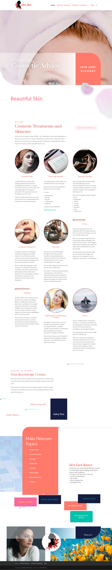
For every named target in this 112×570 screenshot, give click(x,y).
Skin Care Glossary (88, 69)
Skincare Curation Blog (86, 127)
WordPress (43, 568)
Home (53, 5)
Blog (92, 5)
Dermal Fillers (26, 502)
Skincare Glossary (63, 5)
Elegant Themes (27, 568)
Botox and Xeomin (50, 499)
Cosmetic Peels (89, 499)
